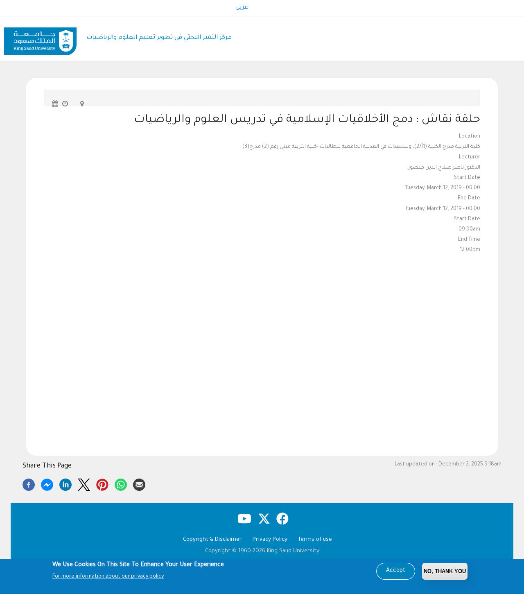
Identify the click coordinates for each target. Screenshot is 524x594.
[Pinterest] (102, 483)
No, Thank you (445, 571)
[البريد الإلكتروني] (139, 483)
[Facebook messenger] (47, 483)
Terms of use (315, 540)
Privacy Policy (270, 540)
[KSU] (40, 38)
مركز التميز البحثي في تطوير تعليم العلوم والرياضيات (159, 37)
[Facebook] (29, 483)
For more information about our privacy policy (108, 577)
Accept (395, 571)
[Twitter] (84, 483)
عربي (241, 8)
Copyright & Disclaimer (212, 540)
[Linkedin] (65, 483)
